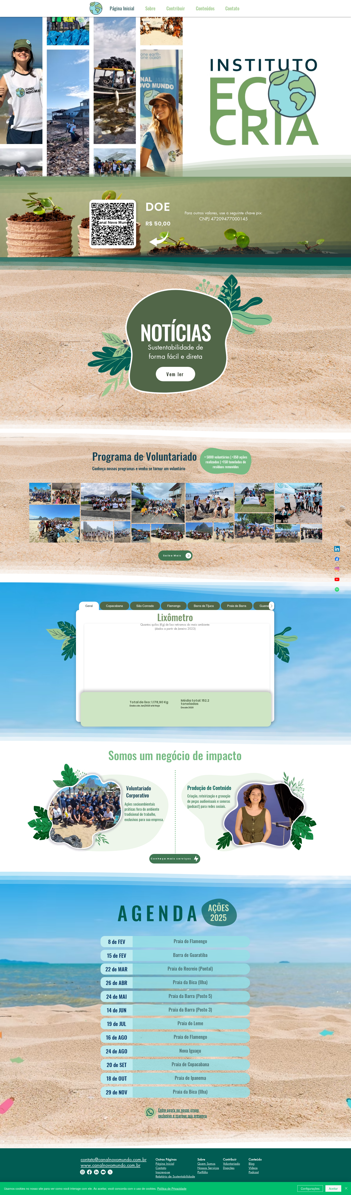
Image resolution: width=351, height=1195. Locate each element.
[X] (110, 1172)
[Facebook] (337, 559)
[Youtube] (337, 579)
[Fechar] (346, 1188)
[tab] (89, 606)
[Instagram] (337, 569)
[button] (232, 8)
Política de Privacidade (171, 1188)
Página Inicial (165, 1164)
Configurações (310, 1188)
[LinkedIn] (337, 549)
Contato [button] (161, 1168)
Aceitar (333, 1188)
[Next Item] (315, 513)
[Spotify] (337, 589)
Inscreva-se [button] (163, 1172)
